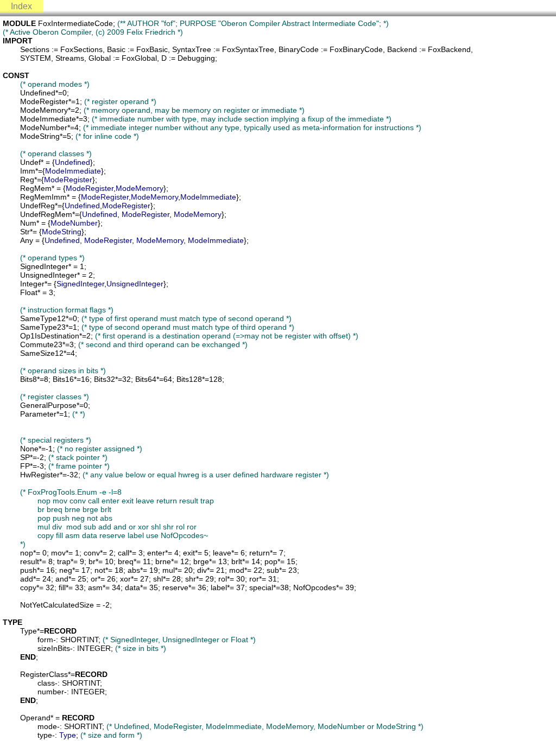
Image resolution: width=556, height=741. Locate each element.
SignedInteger (80, 283)
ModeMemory (139, 188)
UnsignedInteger (134, 283)
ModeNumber (74, 223)
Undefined (72, 162)
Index (21, 6)
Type (67, 735)
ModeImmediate (73, 171)
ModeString (61, 231)
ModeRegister (68, 179)
